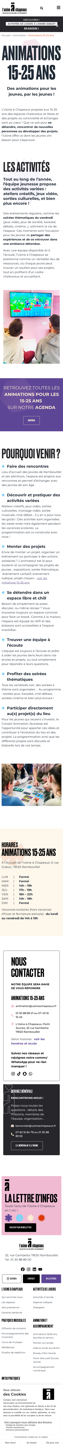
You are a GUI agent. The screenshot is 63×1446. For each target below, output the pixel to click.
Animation (19, 35)
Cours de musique (12, 1342)
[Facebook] (23, 1269)
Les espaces (8, 1302)
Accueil (6, 35)
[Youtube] (40, 1269)
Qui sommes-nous (12, 1297)
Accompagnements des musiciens (15, 1335)
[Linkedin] (34, 1269)
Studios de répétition (13, 1352)
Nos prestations (10, 1307)
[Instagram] (13, 1074)
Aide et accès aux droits (46, 1348)
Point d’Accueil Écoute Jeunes (46, 1360)
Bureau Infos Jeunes (44, 1353)
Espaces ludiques (42, 1302)
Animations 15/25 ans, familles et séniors (45, 1336)
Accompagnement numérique (43, 1369)
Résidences (8, 1347)
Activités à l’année (43, 1297)
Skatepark (38, 1307)
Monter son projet (43, 1342)
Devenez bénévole (12, 1312)
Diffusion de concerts (14, 1328)
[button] (41, 8)
